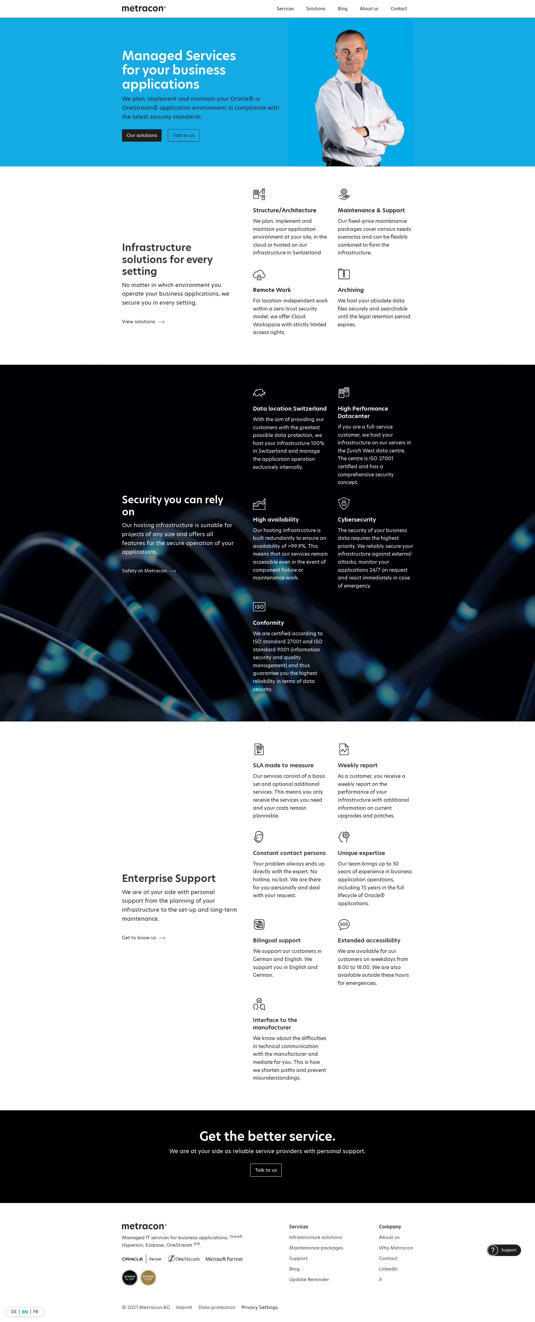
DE (14, 1312)
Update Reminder (309, 1279)
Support (298, 1258)
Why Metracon (396, 1248)
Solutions (315, 9)
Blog (342, 9)
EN (25, 1312)
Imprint (184, 1307)
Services (285, 9)
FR (35, 1312)
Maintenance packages (316, 1248)
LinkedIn (388, 1269)
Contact (399, 9)
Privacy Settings (259, 1307)
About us (369, 9)
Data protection (216, 1307)
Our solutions (142, 135)
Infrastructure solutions (315, 1237)
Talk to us (266, 1170)
